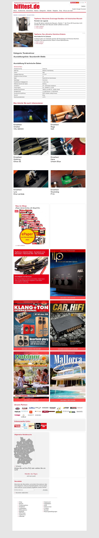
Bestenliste (29, 10)
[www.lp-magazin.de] (38, 430)
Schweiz (18, 466)
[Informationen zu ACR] (17, 408)
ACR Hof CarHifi (31, 476)
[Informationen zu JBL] (31, 412)
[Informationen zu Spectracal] (79, 412)
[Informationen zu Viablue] (24, 415)
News (15, 10)
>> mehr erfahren (20, 245)
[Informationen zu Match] (38, 412)
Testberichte (21, 10)
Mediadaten (47, 503)
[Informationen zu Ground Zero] (79, 408)
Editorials (21, 516)
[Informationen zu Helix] (17, 412)
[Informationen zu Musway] (51, 412)
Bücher (21, 503)
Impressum (47, 502)
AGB (45, 505)
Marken (36, 10)
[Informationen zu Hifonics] (25, 412)
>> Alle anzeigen (38, 28)
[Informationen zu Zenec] (38, 415)
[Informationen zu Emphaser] (53, 408)
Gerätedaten (22, 508)
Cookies (46, 508)
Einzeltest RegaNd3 (55, 126)
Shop (60, 10)
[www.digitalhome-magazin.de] (17, 430)
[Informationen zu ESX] (59, 408)
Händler (49, 10)
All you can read (67, 10)
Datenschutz (47, 507)
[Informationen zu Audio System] (25, 408)
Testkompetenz (23, 505)
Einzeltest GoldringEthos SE (18, 159)
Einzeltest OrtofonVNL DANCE (19, 126)
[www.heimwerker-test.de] (31, 430)
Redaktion (22, 507)
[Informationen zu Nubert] (59, 412)
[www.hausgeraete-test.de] (24, 430)
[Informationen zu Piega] (66, 412)
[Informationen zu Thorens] (17, 415)
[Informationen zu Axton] (32, 408)
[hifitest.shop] (44, 430)
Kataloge (21, 511)
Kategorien (43, 10)
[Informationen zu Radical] (72, 412)
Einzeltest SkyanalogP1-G (55, 192)
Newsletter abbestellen (22, 492)
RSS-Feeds (22, 513)
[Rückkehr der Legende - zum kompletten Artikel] (24, 24)
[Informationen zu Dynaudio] (45, 408)
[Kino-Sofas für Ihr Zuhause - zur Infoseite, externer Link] (24, 40)
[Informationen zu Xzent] (31, 415)
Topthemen (22, 515)
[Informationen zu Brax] (38, 408)
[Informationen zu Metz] (45, 412)
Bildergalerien (23, 510)
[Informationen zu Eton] (66, 408)
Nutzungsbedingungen (50, 511)
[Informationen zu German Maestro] (73, 408)
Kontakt (46, 510)
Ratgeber (55, 10)
